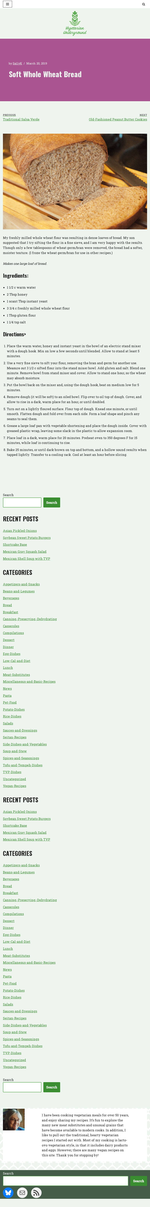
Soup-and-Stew (15, 751)
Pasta (7, 695)
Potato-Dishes (14, 709)
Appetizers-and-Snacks (21, 584)
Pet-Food (10, 702)
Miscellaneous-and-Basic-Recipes (29, 681)
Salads (8, 723)
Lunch (8, 668)
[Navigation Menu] (7, 4)
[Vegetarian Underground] (75, 23)
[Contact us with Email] (22, 1192)
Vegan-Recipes (14, 786)
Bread (7, 605)
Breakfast (10, 612)
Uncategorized (14, 779)
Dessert (8, 640)
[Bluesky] (8, 1192)
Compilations (13, 633)
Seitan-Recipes (14, 737)
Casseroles (11, 626)
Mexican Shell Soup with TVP (26, 559)
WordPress (89, 1203)
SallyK (17, 63)
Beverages (11, 598)
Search (8, 495)
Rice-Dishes (12, 716)
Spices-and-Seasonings (21, 758)
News (7, 688)
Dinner (8, 647)
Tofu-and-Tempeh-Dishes (22, 765)
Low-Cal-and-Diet (16, 661)
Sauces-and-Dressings (20, 730)
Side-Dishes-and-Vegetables (25, 744)
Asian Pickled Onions (20, 531)
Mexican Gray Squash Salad (24, 551)
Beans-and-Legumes (19, 591)
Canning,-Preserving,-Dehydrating (30, 619)
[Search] (143, 4)
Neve (56, 1203)
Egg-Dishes (11, 654)
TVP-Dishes (12, 772)
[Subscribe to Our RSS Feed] (36, 1192)
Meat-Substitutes (16, 675)
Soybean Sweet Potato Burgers (27, 538)
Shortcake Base (15, 544)
